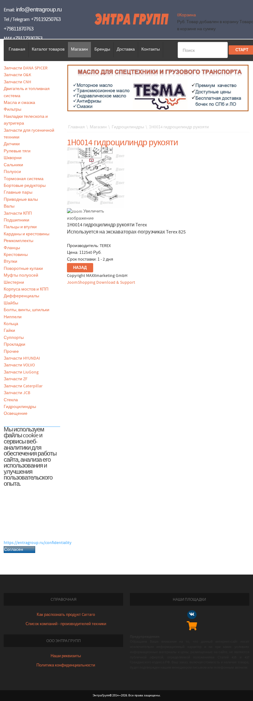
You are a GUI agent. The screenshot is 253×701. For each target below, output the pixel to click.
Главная (17, 49)
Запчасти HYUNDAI (22, 358)
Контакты (150, 49)
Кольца (11, 323)
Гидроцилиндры (20, 406)
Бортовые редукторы (25, 185)
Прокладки (14, 344)
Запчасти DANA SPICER (26, 68)
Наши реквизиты (66, 656)
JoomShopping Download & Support (101, 282)
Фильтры (12, 109)
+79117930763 (27, 38)
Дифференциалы (21, 296)
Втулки (10, 261)
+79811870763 (18, 29)
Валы (9, 206)
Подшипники (16, 220)
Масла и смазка (19, 102)
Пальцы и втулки (20, 227)
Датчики (12, 144)
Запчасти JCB (17, 392)
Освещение (15, 413)
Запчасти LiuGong (21, 372)
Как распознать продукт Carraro (66, 614)
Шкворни (13, 157)
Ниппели (13, 317)
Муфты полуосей (21, 275)
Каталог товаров (48, 49)
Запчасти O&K (17, 74)
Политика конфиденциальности (65, 665)
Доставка (126, 49)
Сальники (13, 165)
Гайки (9, 330)
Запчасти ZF (15, 379)
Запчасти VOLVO (19, 365)
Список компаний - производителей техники (66, 624)
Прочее (11, 351)
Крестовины (16, 254)
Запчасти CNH (17, 82)
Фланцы (12, 247)
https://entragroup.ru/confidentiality (38, 542)
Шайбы (11, 303)
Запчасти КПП (18, 213)
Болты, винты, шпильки (26, 309)
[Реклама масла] (158, 87)
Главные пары (18, 192)
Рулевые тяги (17, 151)
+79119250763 (45, 19)
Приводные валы (21, 199)
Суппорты (14, 337)
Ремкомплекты (18, 240)
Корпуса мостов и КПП (26, 289)
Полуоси (12, 171)
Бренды (102, 49)
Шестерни (14, 282)
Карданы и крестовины (26, 234)
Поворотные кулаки (23, 268)
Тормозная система (24, 178)
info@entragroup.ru (39, 9)
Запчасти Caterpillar (23, 386)
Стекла (11, 400)
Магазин (79, 49)
